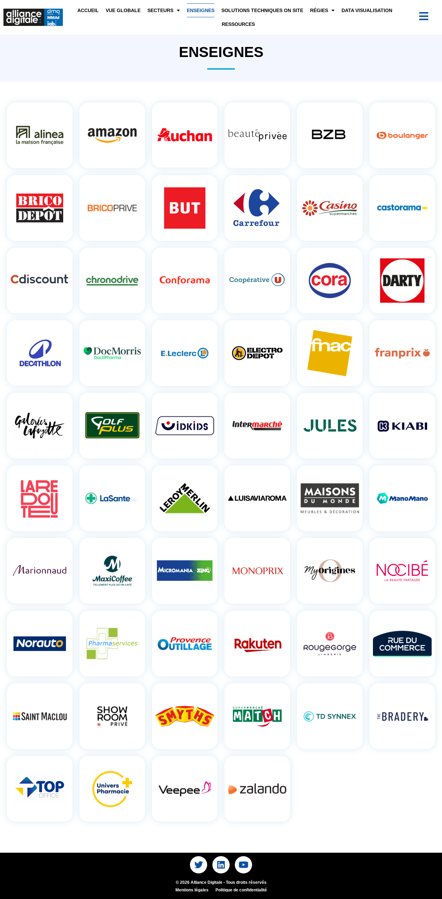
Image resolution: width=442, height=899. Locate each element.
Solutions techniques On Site (262, 10)
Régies (319, 10)
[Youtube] (243, 864)
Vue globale (123, 10)
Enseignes (200, 10)
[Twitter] (198, 864)
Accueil (88, 10)
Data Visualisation (367, 10)
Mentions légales (192, 890)
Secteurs (160, 10)
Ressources (238, 24)
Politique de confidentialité (241, 890)
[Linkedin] (221, 864)
